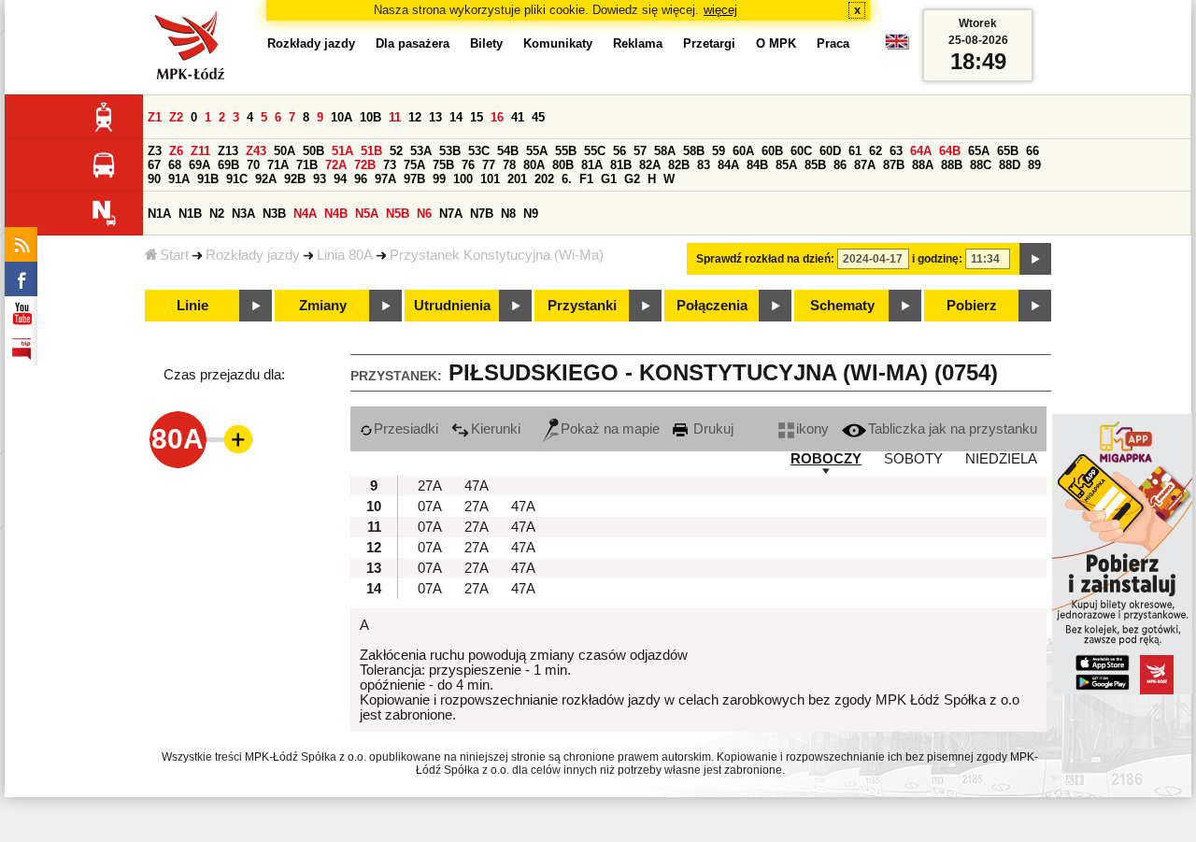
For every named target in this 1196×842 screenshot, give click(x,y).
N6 (424, 214)
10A (341, 117)
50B (313, 151)
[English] (897, 46)
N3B (274, 214)
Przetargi (709, 43)
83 (703, 165)
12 (414, 117)
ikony (812, 428)
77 (488, 165)
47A (476, 485)
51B (371, 151)
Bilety (486, 43)
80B (563, 165)
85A (786, 165)
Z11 (200, 151)
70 (253, 165)
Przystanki (582, 305)
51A (342, 151)
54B (508, 151)
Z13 (228, 151)
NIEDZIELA (1001, 458)
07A (430, 506)
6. (567, 179)
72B (365, 165)
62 (875, 151)
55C (594, 151)
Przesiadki (406, 428)
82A (650, 165)
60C (801, 151)
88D (1009, 165)
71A (278, 165)
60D (830, 151)
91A (179, 179)
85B (815, 165)
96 (360, 179)
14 (456, 117)
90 (154, 179)
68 (174, 165)
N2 (216, 214)
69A (199, 165)
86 (840, 165)
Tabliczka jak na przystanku (952, 428)
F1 (586, 179)
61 (854, 151)
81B (621, 165)
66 (1032, 151)
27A (430, 485)
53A (421, 151)
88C (980, 165)
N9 (530, 214)
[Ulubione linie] (232, 439)
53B (450, 151)
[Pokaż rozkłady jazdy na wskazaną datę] (1035, 259)
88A (922, 165)
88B (951, 165)
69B (228, 165)
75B (443, 165)
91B (208, 179)
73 (389, 165)
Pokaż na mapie (610, 428)
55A (537, 151)
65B (1007, 151)
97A (385, 179)
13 (435, 117)
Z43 (256, 151)
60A (743, 151)
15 (476, 117)
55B (566, 151)
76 (468, 165)
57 (640, 151)
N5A (366, 214)
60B (772, 151)
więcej (720, 10)
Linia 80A (345, 255)
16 (497, 117)
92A (266, 179)
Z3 (155, 151)
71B (307, 165)
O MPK (776, 43)
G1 (609, 179)
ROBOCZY (825, 458)
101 (490, 179)
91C (237, 179)
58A (665, 151)
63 (896, 151)
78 (509, 165)
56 (619, 151)
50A (284, 151)
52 (396, 151)
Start (174, 255)
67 (154, 165)
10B (370, 117)
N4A (305, 214)
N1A (159, 214)
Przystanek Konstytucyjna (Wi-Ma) (497, 255)
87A (865, 165)
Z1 (155, 117)
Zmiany (323, 305)
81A (592, 165)
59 (718, 151)
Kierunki (495, 428)
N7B (481, 214)
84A (728, 165)
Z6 (176, 151)
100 (463, 179)
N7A (451, 214)
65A (979, 151)
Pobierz (972, 305)
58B (694, 151)
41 (517, 117)
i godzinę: (937, 258)
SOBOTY (913, 458)
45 (538, 117)
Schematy (842, 305)
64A (921, 151)
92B (295, 179)
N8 (508, 214)
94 (340, 179)
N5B (397, 214)
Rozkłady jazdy (253, 255)
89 (1034, 165)
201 (517, 179)
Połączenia (712, 305)
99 (439, 179)
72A (336, 165)
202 (544, 179)
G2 (632, 179)
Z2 (176, 117)
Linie (192, 305)
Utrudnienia (452, 305)
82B (679, 165)
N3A (243, 214)
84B (757, 165)
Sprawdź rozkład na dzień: (765, 258)
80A (534, 165)
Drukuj (711, 428)
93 (319, 179)
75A (414, 165)
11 (395, 117)
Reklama (637, 43)
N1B (190, 214)
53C (479, 151)
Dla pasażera (412, 43)
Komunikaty (557, 43)
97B (414, 179)
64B (950, 151)
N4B (336, 214)
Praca (833, 43)
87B (893, 165)
